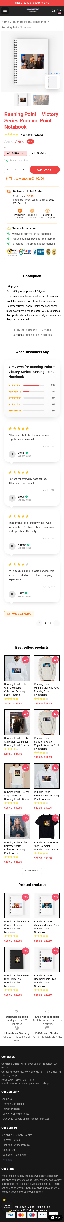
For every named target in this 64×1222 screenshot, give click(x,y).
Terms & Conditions (13, 1103)
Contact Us (8, 1149)
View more (32, 870)
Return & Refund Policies (16, 1144)
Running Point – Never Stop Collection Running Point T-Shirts (16, 796)
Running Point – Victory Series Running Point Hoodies (46, 796)
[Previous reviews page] (39, 623)
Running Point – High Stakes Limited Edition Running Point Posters (16, 742)
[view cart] (59, 10)
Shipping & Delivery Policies (17, 1135)
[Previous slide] (7, 61)
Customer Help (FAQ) (14, 1154)
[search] (53, 10)
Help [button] (57, 1217)
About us (7, 1098)
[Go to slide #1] (22, 99)
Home (5, 22)
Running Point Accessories (29, 22)
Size (6, 147)
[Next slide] (57, 61)
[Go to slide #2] (41, 99)
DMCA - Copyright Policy (15, 1113)
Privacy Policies (11, 1108)
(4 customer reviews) (31, 134)
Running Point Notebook (16, 27)
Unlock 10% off (7, 1206)
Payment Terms (11, 1140)
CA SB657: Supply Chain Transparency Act (25, 1118)
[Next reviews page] (56, 623)
